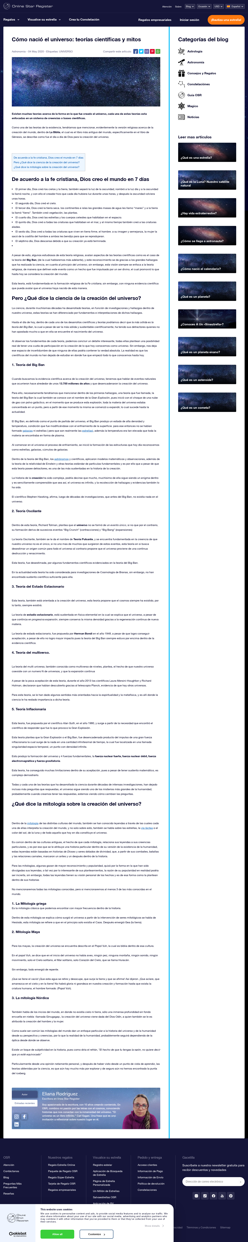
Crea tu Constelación (84, 19)
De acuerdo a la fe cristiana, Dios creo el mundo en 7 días (48, 157)
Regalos (9, 19)
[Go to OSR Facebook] (213, 1196)
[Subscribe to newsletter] (240, 1182)
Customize (94, 1234)
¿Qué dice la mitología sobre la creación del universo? (46, 166)
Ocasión (202, 6)
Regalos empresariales (154, 20)
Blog (188, 6)
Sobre (178, 6)
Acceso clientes (147, 1164)
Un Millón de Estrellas (106, 1190)
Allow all (57, 1234)
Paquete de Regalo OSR (62, 1171)
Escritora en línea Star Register (61, 1098)
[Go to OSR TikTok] (205, 1196)
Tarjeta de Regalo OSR (61, 1183)
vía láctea (147, 827)
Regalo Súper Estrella (61, 1177)
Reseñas (8, 1193)
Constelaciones (147, 1189)
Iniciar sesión (189, 20)
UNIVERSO (66, 51)
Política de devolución (151, 1183)
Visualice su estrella (42, 19)
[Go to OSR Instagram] (196, 1196)
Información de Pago (150, 1171)
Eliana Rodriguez (60, 1093)
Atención (167, 6)
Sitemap (225, 1227)
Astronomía (19, 51)
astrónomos (61, 458)
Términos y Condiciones (201, 1227)
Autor (24, 1094)
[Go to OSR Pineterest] (231, 1196)
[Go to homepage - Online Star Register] (28, 6)
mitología (32, 823)
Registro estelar (102, 1164)
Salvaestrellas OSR (104, 1197)
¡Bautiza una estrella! (226, 20)
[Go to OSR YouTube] (222, 1196)
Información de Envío (150, 1177)
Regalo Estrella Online (61, 1164)
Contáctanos (11, 1171)
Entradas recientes (25, 1103)
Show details (152, 1225)
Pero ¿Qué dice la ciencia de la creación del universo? (47, 162)
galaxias (28, 430)
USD (217, 6)
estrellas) (87, 430)
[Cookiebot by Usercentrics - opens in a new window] (18, 1234)
